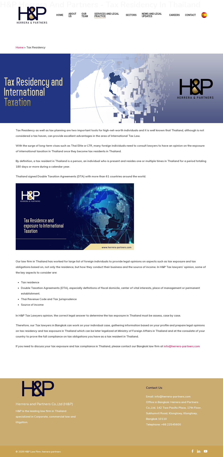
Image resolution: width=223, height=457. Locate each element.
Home (20, 47)
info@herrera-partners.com (182, 346)
